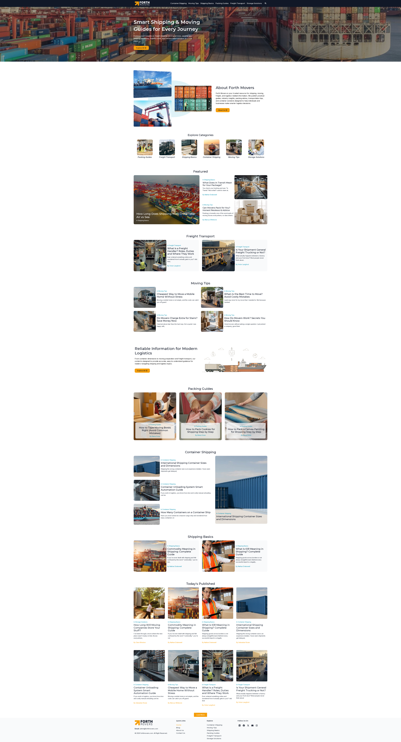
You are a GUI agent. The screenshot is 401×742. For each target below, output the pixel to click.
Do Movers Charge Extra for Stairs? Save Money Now (177, 319)
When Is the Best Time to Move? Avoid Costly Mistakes (243, 295)
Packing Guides (222, 3)
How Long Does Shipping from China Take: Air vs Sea (165, 215)
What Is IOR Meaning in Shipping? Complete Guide (249, 552)
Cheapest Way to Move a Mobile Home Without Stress (175, 295)
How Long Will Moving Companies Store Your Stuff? (147, 628)
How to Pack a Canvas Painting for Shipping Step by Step (246, 430)
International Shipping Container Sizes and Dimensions (183, 464)
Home (178, 725)
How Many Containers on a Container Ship (186, 512)
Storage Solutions (254, 3)
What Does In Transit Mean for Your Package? (217, 183)
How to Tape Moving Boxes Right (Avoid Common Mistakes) (155, 430)
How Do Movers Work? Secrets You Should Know (244, 319)
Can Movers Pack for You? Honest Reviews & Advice (216, 209)
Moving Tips (193, 3)
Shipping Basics (207, 3)
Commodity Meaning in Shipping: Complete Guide (181, 552)
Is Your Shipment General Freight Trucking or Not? (251, 251)
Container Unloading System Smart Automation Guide (182, 488)
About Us (180, 730)
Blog (178, 728)
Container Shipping (178, 3)
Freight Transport (237, 3)
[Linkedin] (239, 725)
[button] (200, 715)
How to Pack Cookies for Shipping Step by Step (200, 430)
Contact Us (180, 733)
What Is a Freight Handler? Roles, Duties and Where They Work (180, 251)
